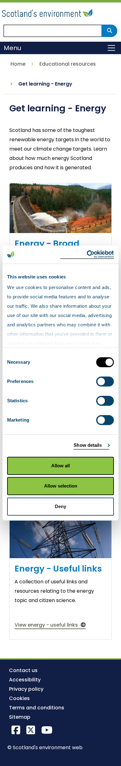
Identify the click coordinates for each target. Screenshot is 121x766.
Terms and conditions (36, 707)
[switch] (105, 381)
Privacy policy (26, 689)
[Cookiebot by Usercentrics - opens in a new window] (87, 254)
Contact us (23, 670)
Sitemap (19, 717)
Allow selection (60, 485)
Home (18, 64)
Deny (60, 506)
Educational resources (67, 64)
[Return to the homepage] (48, 12)
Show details (88, 445)
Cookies (19, 698)
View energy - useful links (47, 624)
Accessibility (25, 679)
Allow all (60, 465)
